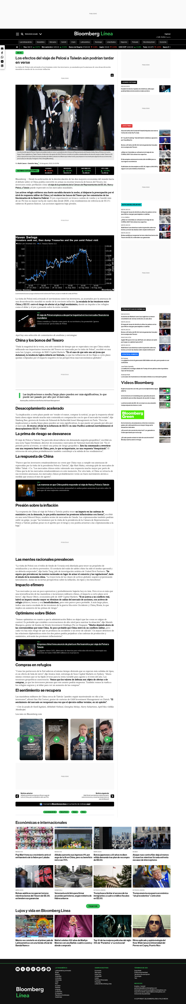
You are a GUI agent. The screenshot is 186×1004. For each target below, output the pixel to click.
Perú (56, 984)
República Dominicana (62, 995)
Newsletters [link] (40, 42)
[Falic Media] (157, 37)
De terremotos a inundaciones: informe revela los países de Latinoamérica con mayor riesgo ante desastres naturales (137, 425)
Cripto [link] (73, 42)
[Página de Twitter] (23, 969)
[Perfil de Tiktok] (43, 969)
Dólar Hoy (98, 974)
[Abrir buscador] (22, 34)
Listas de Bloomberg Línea (103, 984)
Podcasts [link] (135, 42)
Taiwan (75, 812)
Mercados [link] (53, 42)
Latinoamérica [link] (85, 42)
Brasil (57, 972)
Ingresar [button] (167, 34)
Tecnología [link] (98, 42)
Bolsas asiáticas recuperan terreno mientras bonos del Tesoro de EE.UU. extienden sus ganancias (33, 896)
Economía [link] (163, 42)
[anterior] (17, 796)
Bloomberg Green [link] (149, 42)
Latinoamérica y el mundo (63, 970)
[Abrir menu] (17, 34)
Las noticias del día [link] (26, 42)
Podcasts (98, 982)
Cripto (97, 978)
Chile (56, 982)
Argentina (58, 976)
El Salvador (58, 993)
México (57, 974)
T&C (135, 978)
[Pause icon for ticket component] (17, 47)
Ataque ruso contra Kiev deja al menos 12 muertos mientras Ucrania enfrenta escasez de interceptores (151, 857)
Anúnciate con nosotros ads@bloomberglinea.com (150, 990)
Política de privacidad (141, 972)
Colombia (58, 978)
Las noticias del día (50, 812)
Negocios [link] (124, 42)
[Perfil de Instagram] (33, 969)
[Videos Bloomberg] (145, 383)
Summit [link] (63, 42)
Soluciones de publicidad (142, 994)
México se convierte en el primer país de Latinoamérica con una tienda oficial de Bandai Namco (34, 943)
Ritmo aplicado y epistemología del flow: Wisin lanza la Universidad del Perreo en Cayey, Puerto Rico (149, 943)
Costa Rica (58, 991)
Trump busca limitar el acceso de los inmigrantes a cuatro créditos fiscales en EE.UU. (111, 896)
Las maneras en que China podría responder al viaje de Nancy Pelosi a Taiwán (73, 484)
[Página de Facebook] (18, 969)
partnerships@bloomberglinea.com (145, 988)
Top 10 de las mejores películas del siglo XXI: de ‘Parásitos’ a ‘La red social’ (112, 941)
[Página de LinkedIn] (38, 969)
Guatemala (58, 997)
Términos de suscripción (142, 974)
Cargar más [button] (93, 906)
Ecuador (58, 986)
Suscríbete (137, 970)
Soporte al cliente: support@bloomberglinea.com (149, 992)
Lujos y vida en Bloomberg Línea (43, 910)
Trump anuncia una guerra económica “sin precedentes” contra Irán (150, 894)
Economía (98, 970)
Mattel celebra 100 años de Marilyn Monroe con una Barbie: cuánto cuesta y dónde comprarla (73, 943)
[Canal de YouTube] (28, 969)
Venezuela (58, 980)
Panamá (57, 987)
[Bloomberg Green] (145, 414)
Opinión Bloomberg (130, 354)
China (83, 812)
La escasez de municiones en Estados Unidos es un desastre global (144, 377)
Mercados (98, 972)
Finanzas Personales (101, 980)
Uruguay (57, 989)
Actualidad (98, 976)
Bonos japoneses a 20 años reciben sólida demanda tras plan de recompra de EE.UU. (112, 857)
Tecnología (137, 976)
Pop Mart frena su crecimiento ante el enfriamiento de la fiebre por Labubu (33, 856)
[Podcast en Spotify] (48, 969)
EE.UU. (19, 53)
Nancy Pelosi (64, 812)
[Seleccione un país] (40, 34)
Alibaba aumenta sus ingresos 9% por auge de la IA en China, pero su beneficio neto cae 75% (35, 796)
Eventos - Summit (139, 986)
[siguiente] (112, 796)
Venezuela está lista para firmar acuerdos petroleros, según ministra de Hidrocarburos (73, 896)
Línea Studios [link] (111, 42)
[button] (112, 75)
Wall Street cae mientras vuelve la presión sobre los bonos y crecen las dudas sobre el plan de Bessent (95, 797)
